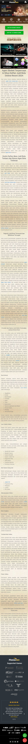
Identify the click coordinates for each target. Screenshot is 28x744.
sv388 (25, 501)
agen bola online (6, 282)
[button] (3, 1)
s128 (2, 501)
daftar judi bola (18, 603)
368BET (8, 355)
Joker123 (7, 482)
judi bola (7, 173)
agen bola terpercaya (12, 81)
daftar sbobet (4, 228)
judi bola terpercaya (10, 182)
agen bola (8, 152)
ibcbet (17, 360)
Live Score (24, 387)
